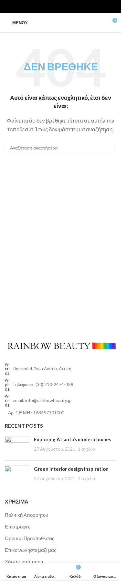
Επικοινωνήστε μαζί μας (30, 550)
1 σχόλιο (86, 449)
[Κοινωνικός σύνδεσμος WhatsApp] (64, 6)
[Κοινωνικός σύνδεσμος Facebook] (49, 6)
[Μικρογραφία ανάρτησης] (17, 446)
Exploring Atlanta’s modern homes (72, 439)
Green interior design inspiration (71, 469)
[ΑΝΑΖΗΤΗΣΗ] (108, 147)
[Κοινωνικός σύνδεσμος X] (57, 6)
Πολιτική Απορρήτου (26, 515)
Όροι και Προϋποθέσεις (29, 538)
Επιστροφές (17, 526)
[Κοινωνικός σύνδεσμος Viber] (72, 6)
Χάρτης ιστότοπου (24, 561)
